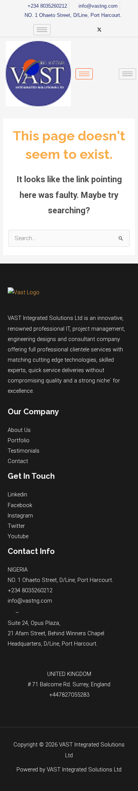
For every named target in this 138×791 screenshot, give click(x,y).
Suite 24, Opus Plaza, (34, 623)
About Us (19, 430)
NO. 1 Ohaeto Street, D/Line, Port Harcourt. (60, 580)
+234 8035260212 (30, 590)
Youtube (18, 536)
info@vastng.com (30, 600)
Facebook (20, 505)
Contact (18, 461)
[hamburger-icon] (42, 29)
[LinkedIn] (73, 29)
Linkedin (17, 494)
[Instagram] (86, 29)
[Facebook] (60, 29)
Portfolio (19, 440)
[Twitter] (99, 29)
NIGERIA (18, 569)
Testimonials (23, 450)
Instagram (20, 515)
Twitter (16, 525)
